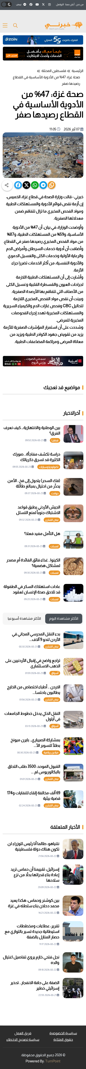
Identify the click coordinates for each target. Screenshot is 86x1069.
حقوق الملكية (63, 1039)
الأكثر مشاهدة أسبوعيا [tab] (24, 618)
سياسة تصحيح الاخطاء (22, 1039)
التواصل (60, 4)
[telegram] (43, 185)
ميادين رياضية (51, 752)
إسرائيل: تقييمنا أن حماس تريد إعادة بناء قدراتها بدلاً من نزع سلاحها (35, 875)
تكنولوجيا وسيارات (48, 467)
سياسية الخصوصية (63, 1033)
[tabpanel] (43, 719)
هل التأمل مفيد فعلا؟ (42, 533)
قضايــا (55, 440)
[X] (26, 185)
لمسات (54, 546)
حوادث (54, 493)
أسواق (54, 673)
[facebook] (18, 185)
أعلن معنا (69, 4)
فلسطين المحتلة (53, 71)
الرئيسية (77, 71)
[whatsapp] (35, 185)
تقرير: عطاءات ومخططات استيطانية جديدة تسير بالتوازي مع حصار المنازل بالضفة (32, 931)
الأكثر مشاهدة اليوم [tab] (63, 618)
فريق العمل (22, 1033)
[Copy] (52, 185)
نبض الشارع (51, 519)
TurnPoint (52, 1061)
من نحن (80, 4)
